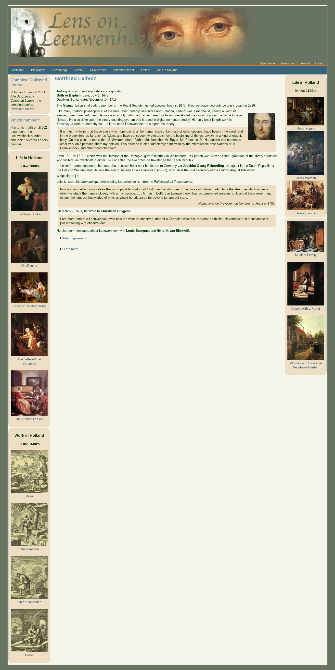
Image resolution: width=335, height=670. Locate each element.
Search (305, 63)
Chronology (59, 70)
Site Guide (267, 63)
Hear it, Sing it (306, 213)
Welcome (18, 70)
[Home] (133, 32)
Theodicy (63, 124)
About (318, 63)
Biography (38, 70)
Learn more (70, 249)
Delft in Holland (167, 70)
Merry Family (305, 128)
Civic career (98, 70)
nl (78, 176)
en (72, 176)
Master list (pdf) (22, 127)
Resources (287, 63)
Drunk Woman (306, 178)
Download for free (23, 109)
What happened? (74, 238)
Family (78, 70)
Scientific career (123, 70)
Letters (145, 70)
